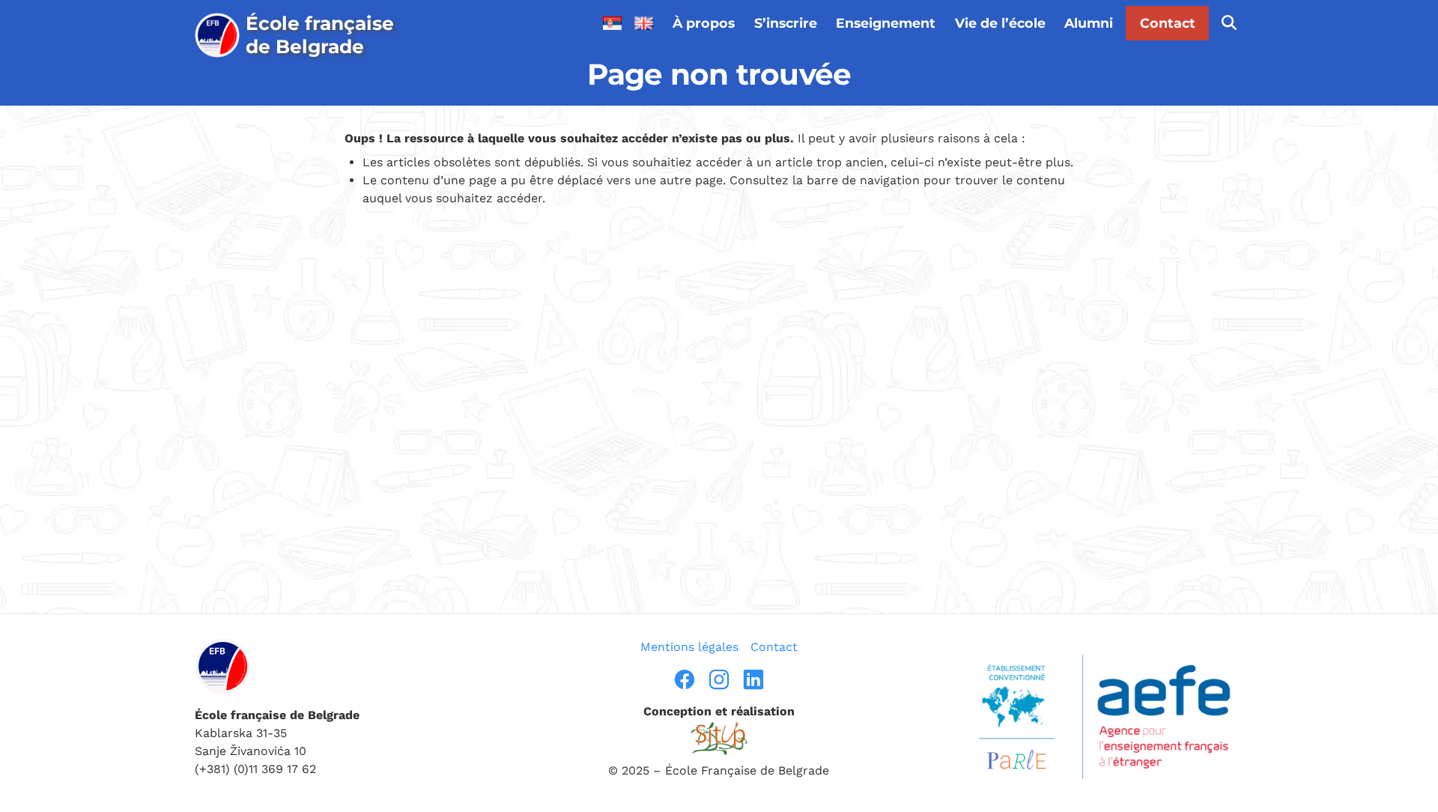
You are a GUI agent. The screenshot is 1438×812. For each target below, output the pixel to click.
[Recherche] (1229, 23)
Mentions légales (689, 647)
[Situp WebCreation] (718, 738)
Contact (1167, 23)
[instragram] (719, 679)
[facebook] (684, 679)
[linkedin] (753, 679)
